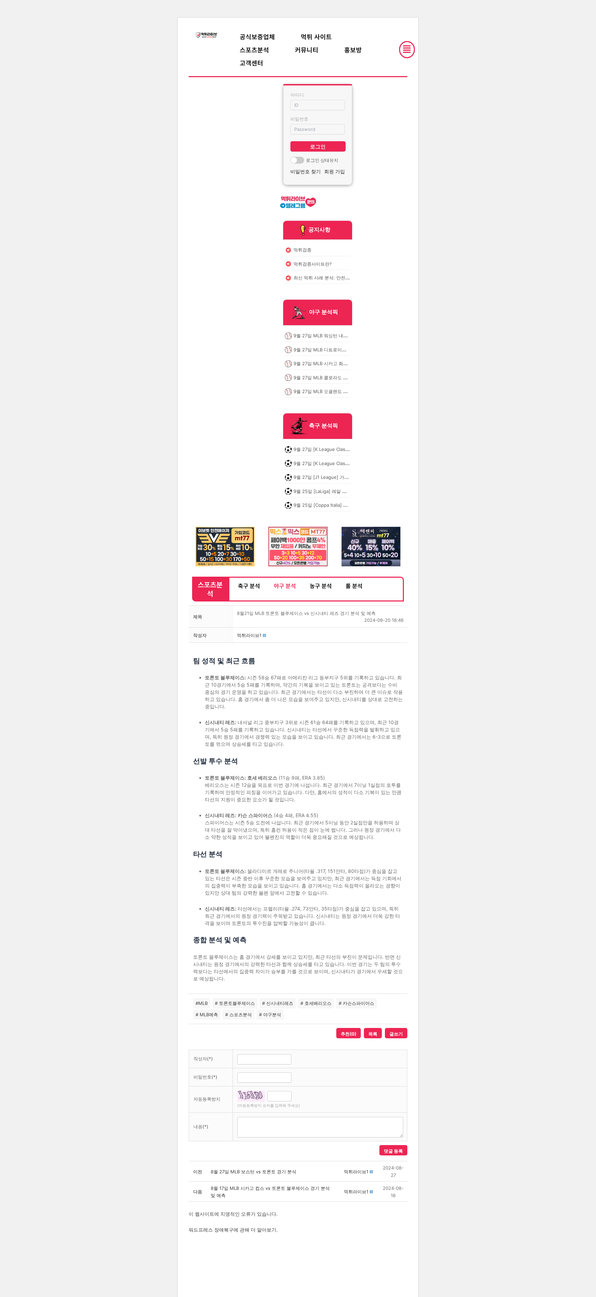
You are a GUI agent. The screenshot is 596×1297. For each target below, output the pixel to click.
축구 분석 (249, 585)
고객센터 (251, 62)
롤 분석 (354, 585)
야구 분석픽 (323, 312)
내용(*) (200, 1126)
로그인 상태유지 (322, 160)
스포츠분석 (254, 49)
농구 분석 (321, 585)
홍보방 (353, 49)
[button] (249, 635)
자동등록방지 (206, 1099)
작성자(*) (203, 1058)
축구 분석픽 (323, 425)
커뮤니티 (306, 49)
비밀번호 (299, 119)
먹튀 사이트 (316, 36)
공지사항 (319, 229)
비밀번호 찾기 (305, 171)
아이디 (297, 94)
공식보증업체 (257, 36)
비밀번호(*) (205, 1077)
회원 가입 (334, 171)
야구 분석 (285, 585)
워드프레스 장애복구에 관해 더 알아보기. (233, 1230)
